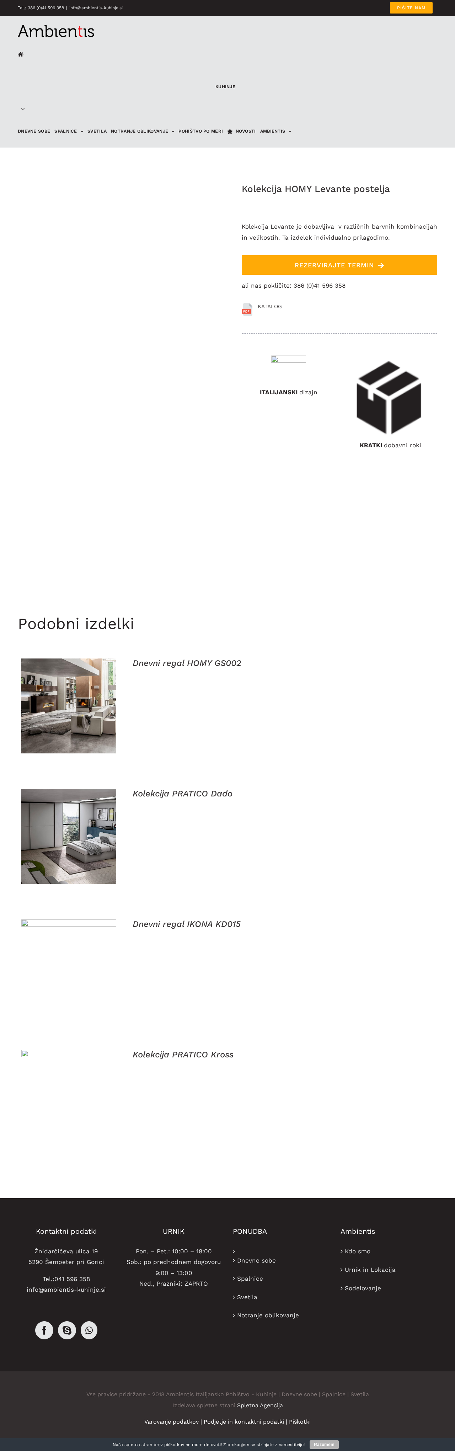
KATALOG (270, 306)
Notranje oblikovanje (268, 1315)
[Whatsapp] (89, 1330)
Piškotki (300, 1421)
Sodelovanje (363, 1288)
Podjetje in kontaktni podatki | (246, 1421)
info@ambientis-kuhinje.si (96, 7)
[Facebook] (44, 1330)
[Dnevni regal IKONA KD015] (68, 966)
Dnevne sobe (256, 1260)
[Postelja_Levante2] (124, 388)
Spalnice (250, 1278)
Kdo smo (357, 1251)
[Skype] (67, 1330)
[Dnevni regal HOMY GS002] (68, 705)
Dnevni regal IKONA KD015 (187, 924)
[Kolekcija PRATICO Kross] (68, 1097)
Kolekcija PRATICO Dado (182, 794)
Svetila (247, 1297)
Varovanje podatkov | (174, 1421)
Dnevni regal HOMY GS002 (187, 663)
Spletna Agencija (260, 1405)
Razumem (324, 1444)
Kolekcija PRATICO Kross (183, 1055)
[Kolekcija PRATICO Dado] (68, 836)
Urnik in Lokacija (370, 1269)
